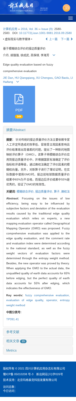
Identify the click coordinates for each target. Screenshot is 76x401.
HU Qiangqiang (24, 77)
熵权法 (65, 191)
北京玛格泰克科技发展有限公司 (37, 379)
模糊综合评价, (26, 191)
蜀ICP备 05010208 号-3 (18, 374)
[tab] (38, 130)
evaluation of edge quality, (26, 300)
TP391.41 (12, 319)
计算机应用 (10, 29)
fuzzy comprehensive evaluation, (47, 295)
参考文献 (12, 332)
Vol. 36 (33, 29)
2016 (24, 29)
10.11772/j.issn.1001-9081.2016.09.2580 (45, 33)
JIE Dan (8, 77)
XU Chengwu (44, 77)
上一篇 (53, 39)
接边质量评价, (44, 191)
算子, (57, 191)
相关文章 (15, 341)
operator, (53, 300)
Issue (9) (47, 29)
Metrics (11, 350)
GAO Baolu (62, 77)
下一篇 (65, 39)
